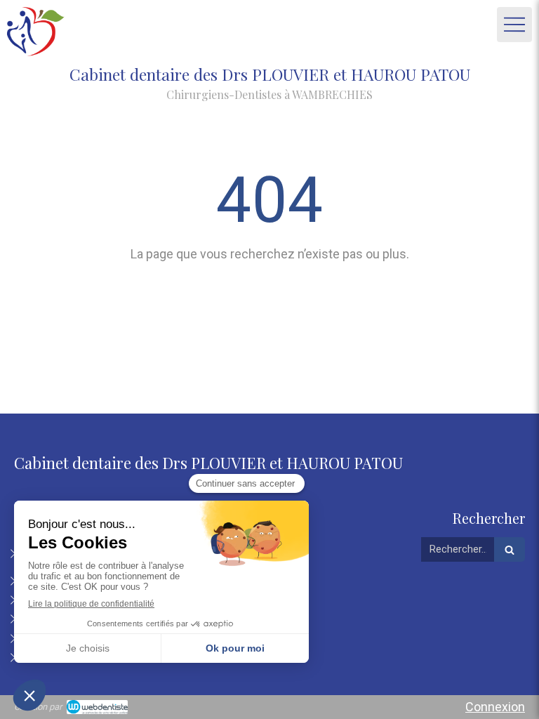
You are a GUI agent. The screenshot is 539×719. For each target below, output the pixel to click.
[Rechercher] (509, 549)
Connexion (495, 706)
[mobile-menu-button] (514, 24)
